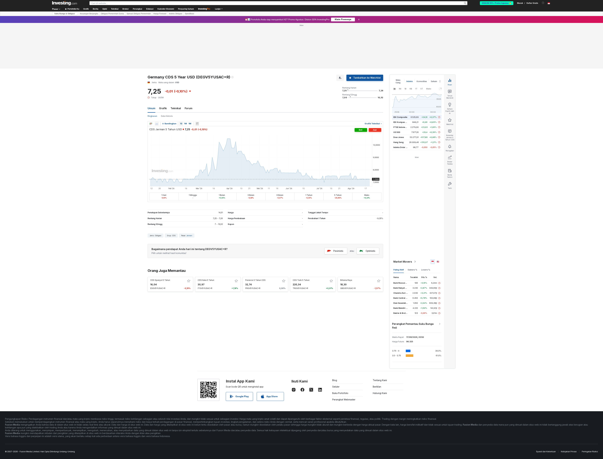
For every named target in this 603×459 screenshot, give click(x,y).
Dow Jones (398, 137)
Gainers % (412, 270)
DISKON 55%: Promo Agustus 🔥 (496, 3)
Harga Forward (159, 14)
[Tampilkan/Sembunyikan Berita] (197, 123)
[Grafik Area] (156, 123)
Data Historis (167, 116)
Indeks (409, 81)
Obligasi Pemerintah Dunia (112, 14)
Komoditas (422, 81)
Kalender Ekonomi (166, 9)
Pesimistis (338, 251)
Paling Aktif (398, 270)
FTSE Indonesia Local (403, 127)
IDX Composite (400, 117)
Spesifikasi (189, 14)
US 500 (396, 132)
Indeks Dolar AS (400, 147)
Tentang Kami (380, 380)
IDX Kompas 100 (401, 122)
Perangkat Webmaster (343, 399)
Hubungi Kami (380, 393)
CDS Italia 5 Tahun (206, 280)
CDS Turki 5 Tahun (301, 280)
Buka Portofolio (340, 393)
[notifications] (543, 2)
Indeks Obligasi (175, 14)
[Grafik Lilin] (150, 123)
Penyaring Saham (186, 9)
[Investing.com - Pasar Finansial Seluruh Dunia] (64, 3)
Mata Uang (398, 81)
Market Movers (402, 261)
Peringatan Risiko (590, 451)
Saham (434, 81)
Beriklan (377, 386)
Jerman (189, 235)
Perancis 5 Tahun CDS (255, 280)
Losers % (425, 270)
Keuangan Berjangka (89, 14)
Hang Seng (398, 142)
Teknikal (176, 108)
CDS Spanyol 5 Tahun (160, 280)
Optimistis (370, 251)
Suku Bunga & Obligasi (64, 14)
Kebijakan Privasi (569, 451)
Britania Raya (346, 280)
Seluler (336, 386)
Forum (188, 108)
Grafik (163, 108)
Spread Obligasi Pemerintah (139, 14)
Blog (334, 380)
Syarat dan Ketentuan (546, 451)
